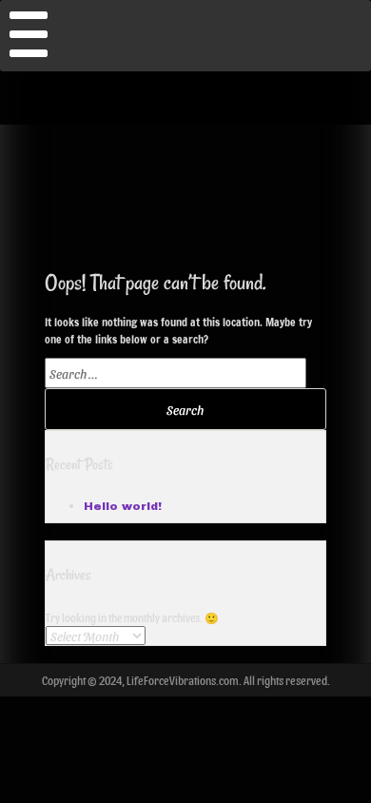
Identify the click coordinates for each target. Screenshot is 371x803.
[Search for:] (176, 374)
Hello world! (123, 506)
